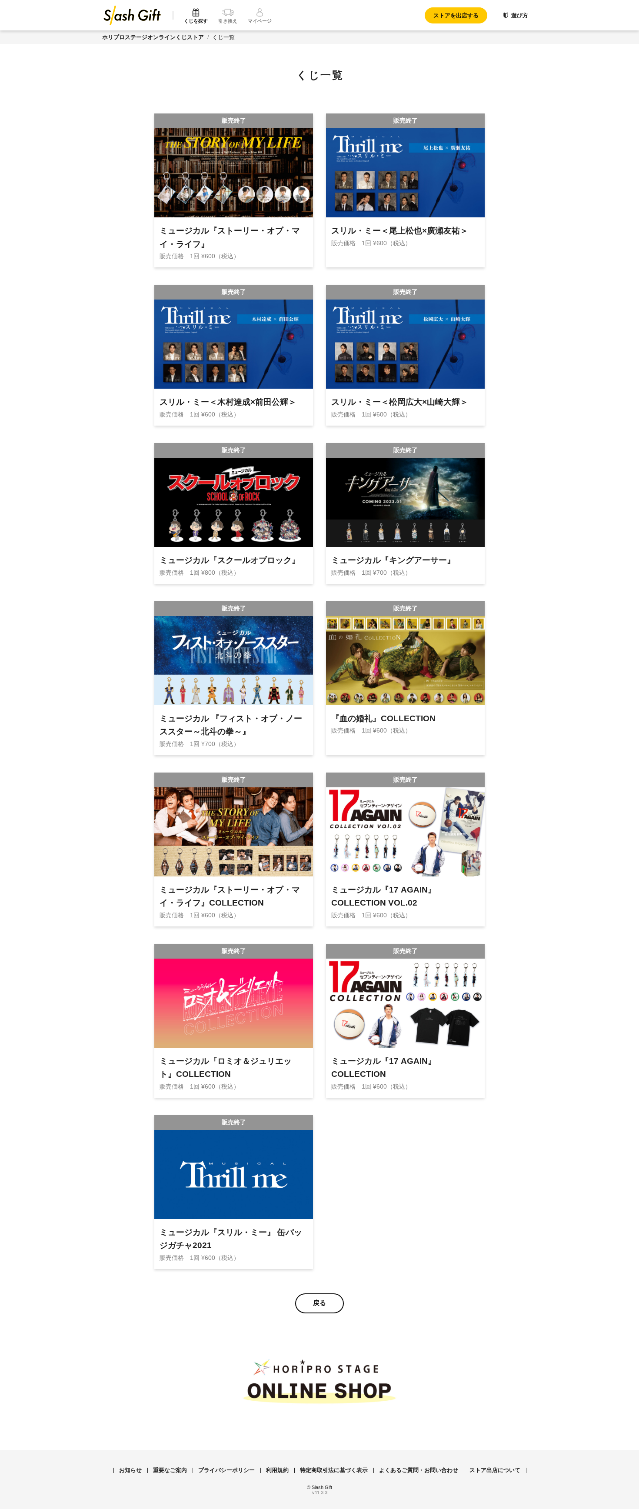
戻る (319, 1302)
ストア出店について (494, 1470)
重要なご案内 (170, 1470)
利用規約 (277, 1470)
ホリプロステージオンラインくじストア (153, 37)
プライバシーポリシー (226, 1470)
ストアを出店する (456, 15)
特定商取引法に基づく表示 (334, 1470)
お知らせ (130, 1470)
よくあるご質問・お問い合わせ (418, 1470)
